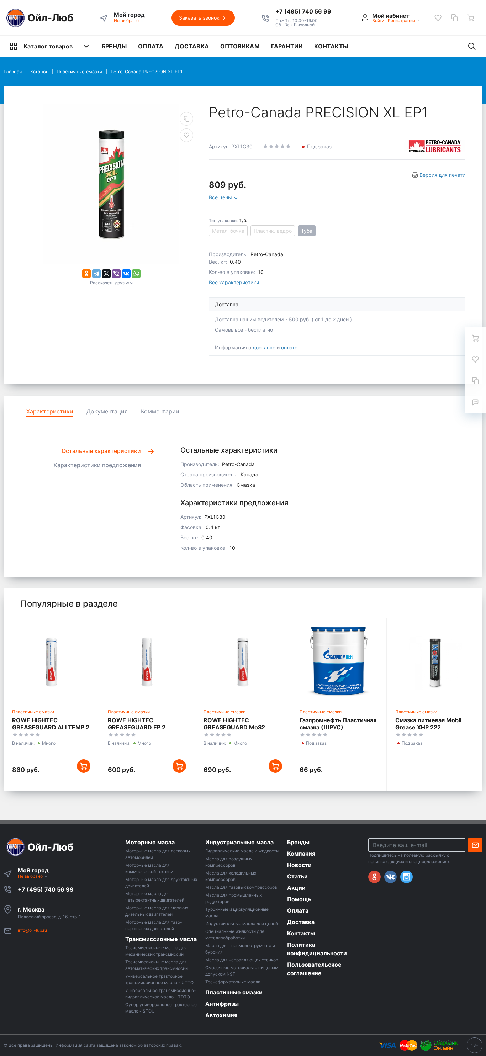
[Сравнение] (454, 18)
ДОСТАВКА (192, 46)
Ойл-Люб (50, 18)
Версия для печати (442, 175)
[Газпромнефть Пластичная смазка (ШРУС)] (339, 662)
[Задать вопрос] (475, 402)
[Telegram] (96, 273)
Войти (378, 20)
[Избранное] (438, 18)
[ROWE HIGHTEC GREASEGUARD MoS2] (243, 662)
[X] (106, 273)
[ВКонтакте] (126, 273)
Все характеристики (234, 282)
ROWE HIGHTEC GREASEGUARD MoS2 (234, 724)
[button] (303, 11)
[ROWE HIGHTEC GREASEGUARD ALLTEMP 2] (51, 662)
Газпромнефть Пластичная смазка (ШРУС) (338, 724)
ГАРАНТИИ (287, 46)
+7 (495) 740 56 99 (46, 889)
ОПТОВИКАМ (240, 46)
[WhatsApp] (136, 273)
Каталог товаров (48, 46)
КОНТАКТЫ (331, 46)
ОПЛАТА (150, 46)
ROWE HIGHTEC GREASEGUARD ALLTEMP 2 (50, 724)
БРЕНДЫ (114, 46)
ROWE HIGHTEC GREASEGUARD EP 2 (136, 724)
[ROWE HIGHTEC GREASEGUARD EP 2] (147, 662)
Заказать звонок (200, 18)
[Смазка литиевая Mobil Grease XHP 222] (434, 662)
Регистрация (401, 20)
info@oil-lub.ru (32, 930)
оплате (289, 347)
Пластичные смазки (33, 711)
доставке (264, 347)
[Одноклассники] (86, 273)
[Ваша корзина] (471, 18)
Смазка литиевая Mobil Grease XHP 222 (428, 724)
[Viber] (116, 273)
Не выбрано (127, 20)
